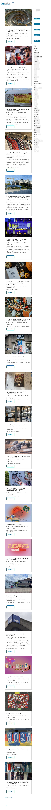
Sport (35, 136)
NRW (35, 99)
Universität (36, 151)
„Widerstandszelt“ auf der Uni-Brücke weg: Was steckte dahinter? (18, 110)
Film (35, 75)
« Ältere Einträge (8, 797)
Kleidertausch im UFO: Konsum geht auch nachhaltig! (18, 153)
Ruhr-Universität (37, 126)
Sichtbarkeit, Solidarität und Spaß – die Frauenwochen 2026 (17, 559)
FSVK (35, 79)
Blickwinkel (36, 54)
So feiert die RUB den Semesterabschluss (17, 67)
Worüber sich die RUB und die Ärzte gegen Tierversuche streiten (18, 457)
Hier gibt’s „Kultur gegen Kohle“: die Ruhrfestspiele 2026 (16, 392)
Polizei (35, 106)
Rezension (36, 112)
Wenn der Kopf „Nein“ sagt (13, 524)
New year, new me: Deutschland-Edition (17, 749)
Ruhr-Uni (36, 117)
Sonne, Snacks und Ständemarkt (15, 357)
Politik (35, 104)
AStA (35, 50)
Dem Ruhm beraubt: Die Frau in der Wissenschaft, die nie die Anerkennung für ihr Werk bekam (18, 30)
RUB (36, 114)
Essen (35, 71)
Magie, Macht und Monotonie (14, 677)
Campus (36, 58)
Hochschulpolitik (37, 83)
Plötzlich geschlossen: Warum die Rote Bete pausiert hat (17, 425)
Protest (35, 108)
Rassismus (36, 110)
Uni (35, 149)
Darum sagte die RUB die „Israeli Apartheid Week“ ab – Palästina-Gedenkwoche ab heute (15, 489)
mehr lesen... (10, 41)
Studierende (36, 138)
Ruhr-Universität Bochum (36, 130)
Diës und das (36, 66)
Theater (36, 147)
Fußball (36, 81)
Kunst (35, 92)
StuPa (35, 145)
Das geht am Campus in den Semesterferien (14, 596)
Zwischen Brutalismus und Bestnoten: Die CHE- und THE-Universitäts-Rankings (18, 196)
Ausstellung (36, 52)
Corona (36, 61)
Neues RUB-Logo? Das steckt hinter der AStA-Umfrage (17, 634)
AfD (35, 46)
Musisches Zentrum (36, 96)
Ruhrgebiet (37, 134)
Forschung (36, 77)
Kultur (35, 89)
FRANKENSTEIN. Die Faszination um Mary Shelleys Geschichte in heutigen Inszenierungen (17, 283)
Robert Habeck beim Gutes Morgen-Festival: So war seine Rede (16, 240)
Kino (35, 85)
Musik (35, 94)
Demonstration (37, 63)
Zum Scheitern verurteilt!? (13, 714)
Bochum (38, 57)
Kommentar (38, 88)
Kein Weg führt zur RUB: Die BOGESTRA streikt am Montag (17, 782)
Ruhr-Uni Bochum (37, 121)
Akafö (35, 48)
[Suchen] (38, 10)
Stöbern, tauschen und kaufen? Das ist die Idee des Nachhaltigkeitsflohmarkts (18, 320)
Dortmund (36, 68)
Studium (36, 142)
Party (35, 101)
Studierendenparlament (38, 140)
